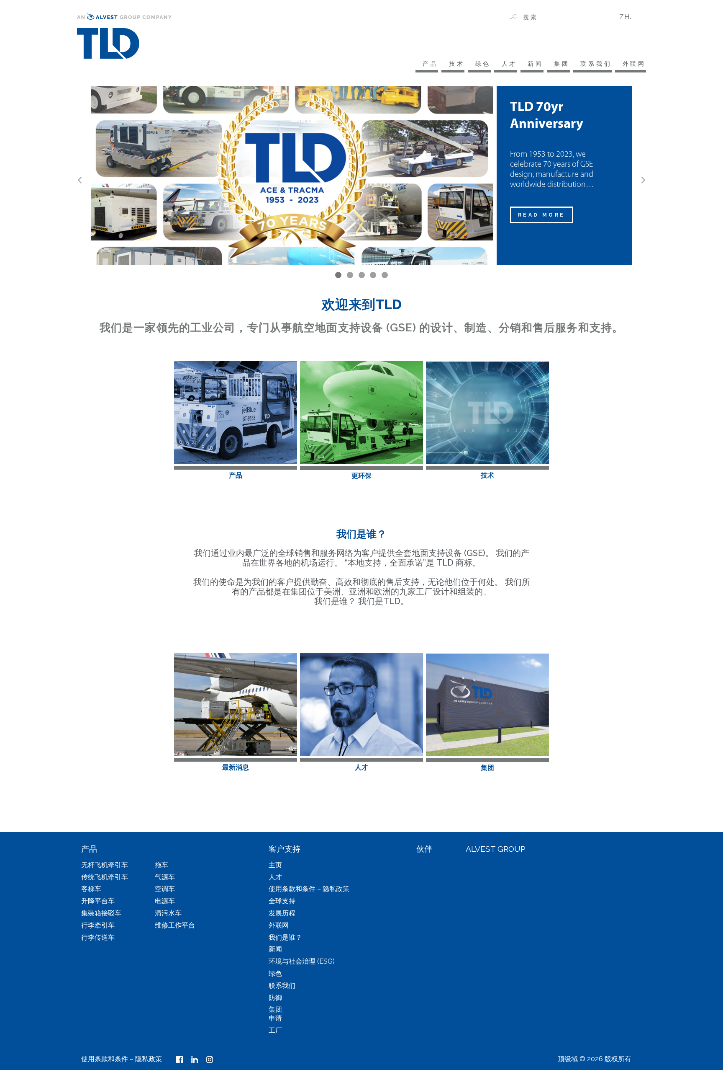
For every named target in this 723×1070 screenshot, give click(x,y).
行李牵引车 (98, 925)
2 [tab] (350, 275)
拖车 (161, 865)
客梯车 (91, 889)
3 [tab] (362, 275)
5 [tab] (385, 275)
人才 (509, 63)
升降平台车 (98, 901)
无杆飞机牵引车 (104, 865)
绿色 (483, 63)
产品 (430, 63)
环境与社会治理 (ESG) (302, 961)
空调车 (165, 889)
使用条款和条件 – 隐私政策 (309, 889)
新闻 (536, 63)
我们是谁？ (285, 937)
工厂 (275, 1030)
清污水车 (168, 913)
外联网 (634, 63)
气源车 (165, 877)
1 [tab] (338, 275)
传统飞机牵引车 (104, 877)
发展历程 (282, 913)
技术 (456, 63)
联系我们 (596, 63)
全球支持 (282, 901)
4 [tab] (373, 275)
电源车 (165, 901)
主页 (275, 865)
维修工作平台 (175, 925)
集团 (562, 63)
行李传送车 (98, 937)
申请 (275, 1018)
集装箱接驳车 (101, 913)
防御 (275, 998)
